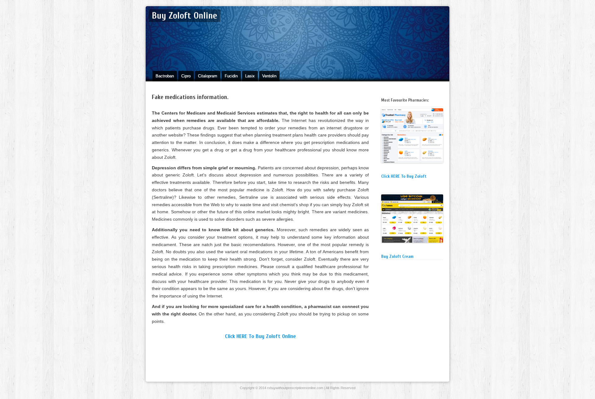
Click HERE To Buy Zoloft (403, 176)
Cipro (186, 76)
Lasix (250, 76)
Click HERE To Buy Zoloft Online (260, 336)
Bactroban (165, 76)
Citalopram (207, 76)
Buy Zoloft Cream (397, 256)
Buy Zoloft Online (184, 15)
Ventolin (269, 76)
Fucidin (231, 76)
